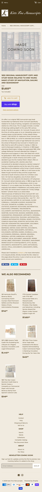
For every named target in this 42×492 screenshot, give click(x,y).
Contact (21, 418)
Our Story (21, 452)
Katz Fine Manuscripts (15, 481)
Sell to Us (21, 425)
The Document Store (21, 442)
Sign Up (36, 466)
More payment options (10, 110)
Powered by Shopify (31, 481)
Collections (21, 437)
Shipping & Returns (21, 423)
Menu (6, 2)
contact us (21, 252)
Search (21, 432)
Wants (21, 435)
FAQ (21, 420)
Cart (38, 2)
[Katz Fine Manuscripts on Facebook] (19, 475)
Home (4, 25)
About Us (21, 449)
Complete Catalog (21, 440)
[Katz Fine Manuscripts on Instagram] (22, 475)
